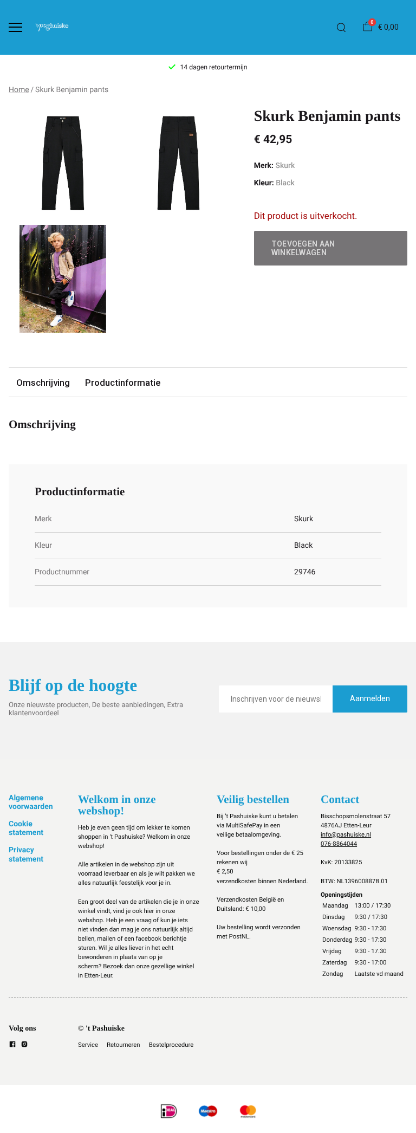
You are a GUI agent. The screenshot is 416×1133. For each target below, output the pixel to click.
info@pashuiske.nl (346, 834)
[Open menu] (15, 27)
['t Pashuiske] (52, 27)
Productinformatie (122, 382)
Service (88, 1044)
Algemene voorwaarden (31, 802)
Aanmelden (370, 698)
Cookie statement (26, 828)
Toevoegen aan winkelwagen (303, 248)
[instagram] (24, 1045)
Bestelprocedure (171, 1044)
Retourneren (123, 1044)
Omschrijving (43, 382)
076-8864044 (339, 843)
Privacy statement (26, 854)
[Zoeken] (341, 27)
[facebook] (12, 1045)
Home (19, 90)
